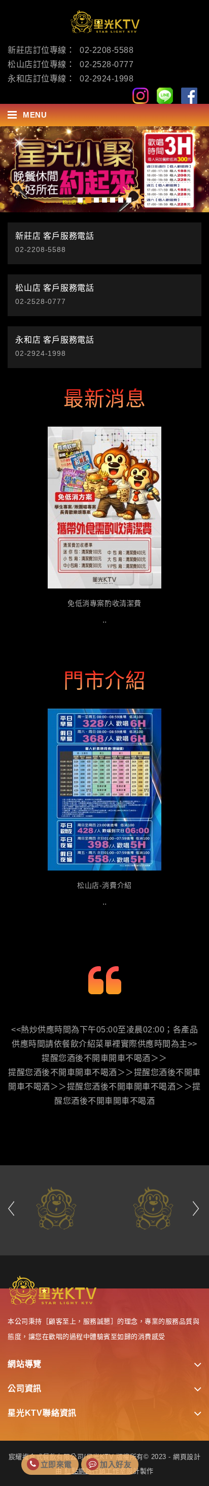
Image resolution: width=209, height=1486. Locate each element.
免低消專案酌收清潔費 (104, 603)
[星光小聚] (104, 169)
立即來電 (56, 1464)
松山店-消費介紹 (104, 885)
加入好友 (115, 1464)
